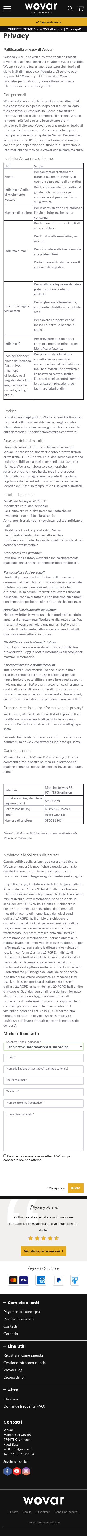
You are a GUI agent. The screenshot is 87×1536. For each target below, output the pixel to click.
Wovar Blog (12, 1369)
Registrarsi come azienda (23, 1355)
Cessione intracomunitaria (24, 1362)
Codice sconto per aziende (44, 1522)
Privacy (13, 1512)
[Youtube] (17, 1471)
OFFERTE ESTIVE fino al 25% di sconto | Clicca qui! (44, 29)
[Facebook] (8, 1471)
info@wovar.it (22, 1449)
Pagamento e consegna (21, 1311)
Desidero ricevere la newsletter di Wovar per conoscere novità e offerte (37, 1158)
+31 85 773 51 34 (21, 1454)
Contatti (10, 1326)
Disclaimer (43, 1512)
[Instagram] (26, 1471)
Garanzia (10, 1333)
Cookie (27, 1512)
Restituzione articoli (19, 1319)
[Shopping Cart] (81, 8)
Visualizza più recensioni (42, 1251)
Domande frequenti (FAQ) (24, 1406)
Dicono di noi (14, 1377)
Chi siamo (11, 1399)
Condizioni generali (66, 1512)
